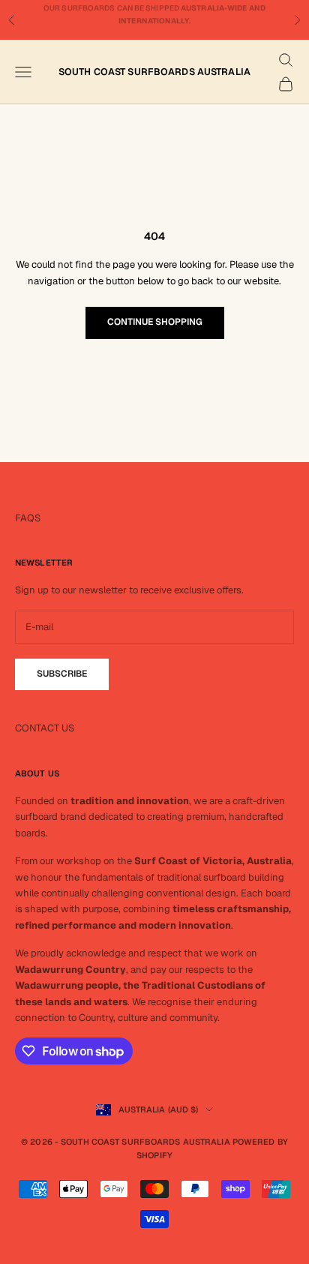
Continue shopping (154, 322)
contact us (154, 22)
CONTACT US (44, 728)
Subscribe (62, 674)
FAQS (27, 518)
